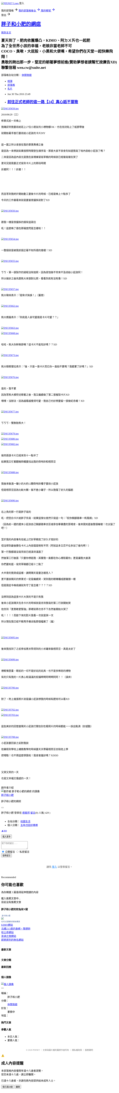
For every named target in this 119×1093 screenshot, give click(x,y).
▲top (4, 830)
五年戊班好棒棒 (29, 825)
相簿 (9, 81)
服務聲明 (89, 1050)
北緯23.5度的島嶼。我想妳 (15, 928)
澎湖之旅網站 (8, 936)
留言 (32, 812)
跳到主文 (6, 32)
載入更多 (6, 836)
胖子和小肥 (7, 795)
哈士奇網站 (7, 932)
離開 (18, 1087)
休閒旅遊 (27, 75)
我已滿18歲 (7, 1087)
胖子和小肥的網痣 (21, 24)
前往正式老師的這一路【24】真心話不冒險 (42, 102)
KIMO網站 (7, 925)
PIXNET (36, 1050)
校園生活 (25, 821)
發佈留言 (6, 855)
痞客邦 (26, 812)
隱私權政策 (77, 1050)
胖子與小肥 (6, 916)
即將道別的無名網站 (12, 940)
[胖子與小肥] (2, 918)
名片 (9, 88)
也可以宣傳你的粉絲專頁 (10, 922)
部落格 (11, 85)
